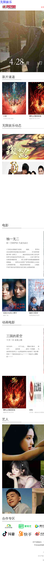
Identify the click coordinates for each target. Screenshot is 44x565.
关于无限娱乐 (37, 542)
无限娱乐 (6, 2)
